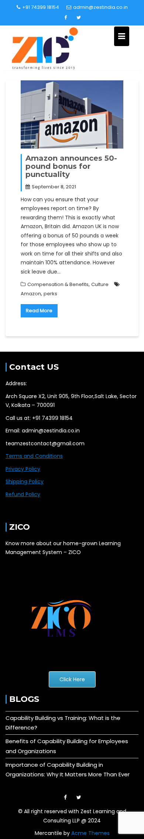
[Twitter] (79, 18)
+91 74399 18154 (40, 7)
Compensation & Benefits (58, 284)
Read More (39, 310)
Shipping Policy (25, 481)
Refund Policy (23, 494)
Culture (100, 284)
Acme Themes (90, 833)
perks (50, 293)
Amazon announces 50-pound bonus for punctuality (71, 166)
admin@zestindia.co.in (100, 7)
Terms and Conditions (34, 456)
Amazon (31, 293)
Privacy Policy (23, 469)
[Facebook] (66, 18)
